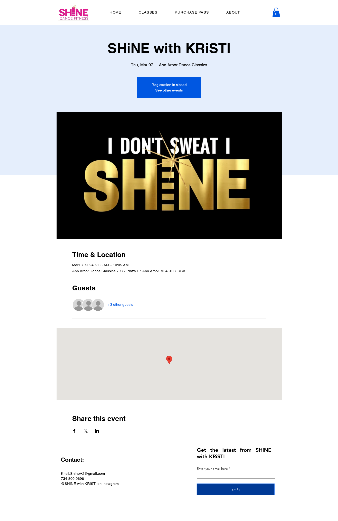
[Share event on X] (85, 431)
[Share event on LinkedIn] (97, 431)
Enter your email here (212, 468)
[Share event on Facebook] (74, 431)
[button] (276, 12)
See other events (169, 90)
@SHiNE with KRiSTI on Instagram (90, 483)
